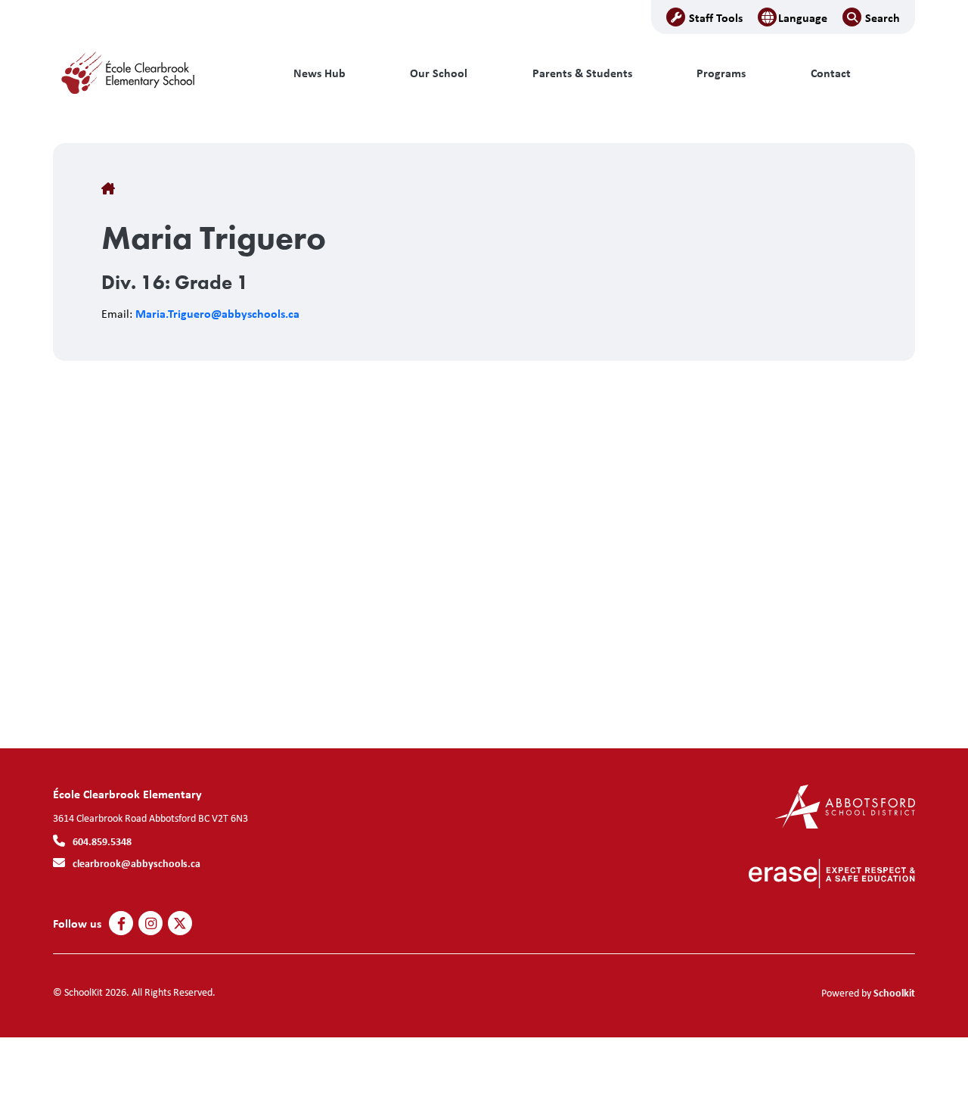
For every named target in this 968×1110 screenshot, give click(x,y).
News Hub (319, 73)
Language (802, 17)
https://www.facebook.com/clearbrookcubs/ (121, 924)
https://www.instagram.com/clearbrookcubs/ (151, 924)
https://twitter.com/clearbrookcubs (180, 924)
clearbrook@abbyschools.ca (136, 863)
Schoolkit (894, 992)
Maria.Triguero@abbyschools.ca (217, 313)
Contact (831, 73)
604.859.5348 (102, 841)
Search (882, 17)
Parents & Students (582, 73)
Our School (438, 73)
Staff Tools (716, 17)
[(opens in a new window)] (845, 805)
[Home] (155, 73)
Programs (721, 73)
